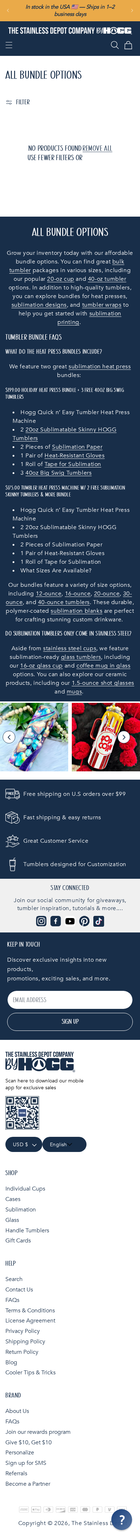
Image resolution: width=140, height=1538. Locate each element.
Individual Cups (25, 1189)
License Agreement (30, 1321)
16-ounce (78, 594)
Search (14, 1279)
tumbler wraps (102, 305)
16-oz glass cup (41, 666)
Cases (12, 1199)
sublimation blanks (76, 611)
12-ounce (49, 594)
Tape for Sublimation (73, 464)
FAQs (12, 1300)
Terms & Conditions (30, 1311)
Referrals (16, 1473)
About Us (17, 1411)
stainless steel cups (69, 648)
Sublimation (20, 1210)
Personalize (19, 1453)
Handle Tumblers (27, 1231)
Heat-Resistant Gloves (75, 456)
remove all (97, 148)
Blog (11, 1362)
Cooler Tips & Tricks (30, 1373)
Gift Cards (18, 1241)
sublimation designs (39, 305)
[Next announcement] (132, 10)
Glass (12, 1220)
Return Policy (21, 1352)
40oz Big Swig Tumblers (58, 473)
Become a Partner (27, 1484)
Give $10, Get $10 (28, 1442)
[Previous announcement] (8, 10)
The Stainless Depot (99, 1523)
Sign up (70, 1022)
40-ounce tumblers (64, 602)
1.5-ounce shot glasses (103, 683)
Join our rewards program (38, 1432)
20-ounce (107, 594)
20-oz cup (60, 279)
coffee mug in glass (103, 666)
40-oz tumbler (107, 279)
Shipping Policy (25, 1342)
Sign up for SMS (25, 1463)
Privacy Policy (22, 1331)
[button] (9, 45)
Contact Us (19, 1290)
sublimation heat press (100, 367)
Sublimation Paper (77, 447)
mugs (74, 692)
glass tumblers (81, 657)
